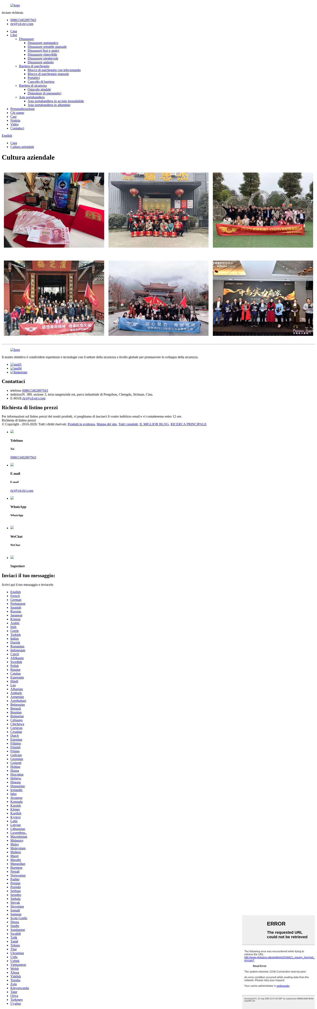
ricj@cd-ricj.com (21, 24)
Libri (13, 35)
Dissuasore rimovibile (42, 54)
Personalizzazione (22, 109)
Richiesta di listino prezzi (19, 420)
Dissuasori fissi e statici (43, 50)
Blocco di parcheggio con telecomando (54, 70)
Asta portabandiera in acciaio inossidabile (56, 101)
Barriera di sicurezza (33, 85)
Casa (13, 31)
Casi (13, 116)
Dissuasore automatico (43, 43)
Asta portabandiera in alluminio (49, 105)
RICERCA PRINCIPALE (189, 424)
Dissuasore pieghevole (43, 58)
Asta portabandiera (32, 97)
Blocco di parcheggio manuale (48, 74)
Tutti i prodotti (128, 424)
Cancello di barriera (41, 81)
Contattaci (17, 128)
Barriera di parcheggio (34, 66)
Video (14, 124)
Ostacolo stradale (39, 89)
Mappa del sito (107, 424)
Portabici (34, 78)
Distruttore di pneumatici (44, 93)
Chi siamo (17, 113)
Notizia (15, 120)
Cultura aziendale (22, 147)
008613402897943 (23, 20)
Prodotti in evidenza (81, 424)
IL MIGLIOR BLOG (154, 424)
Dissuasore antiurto (41, 62)
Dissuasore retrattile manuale (47, 47)
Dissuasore (26, 39)
